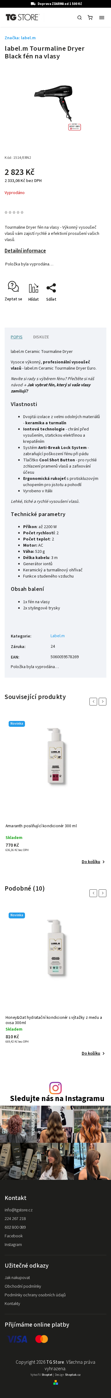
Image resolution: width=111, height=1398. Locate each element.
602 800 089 (15, 1227)
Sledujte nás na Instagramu (57, 1099)
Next (103, 702)
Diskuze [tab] (41, 337)
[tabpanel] (55, 792)
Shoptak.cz (72, 1375)
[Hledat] (79, 17)
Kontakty (12, 1304)
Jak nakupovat (17, 1278)
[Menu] (102, 17)
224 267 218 (15, 1219)
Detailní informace (25, 251)
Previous (94, 702)
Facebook (14, 1236)
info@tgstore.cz (19, 1210)
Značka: (20, 38)
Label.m (58, 636)
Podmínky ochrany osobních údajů (35, 1295)
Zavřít (91, 310)
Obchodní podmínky (23, 1286)
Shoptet (47, 1375)
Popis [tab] (17, 337)
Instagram (13, 1245)
